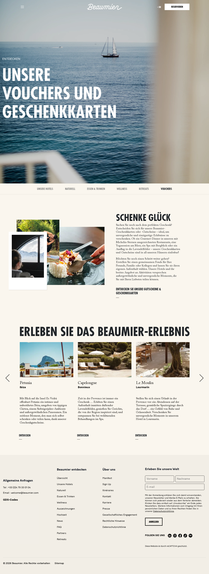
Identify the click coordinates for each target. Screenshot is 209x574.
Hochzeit (62, 514)
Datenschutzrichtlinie (163, 511)
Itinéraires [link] (108, 490)
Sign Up (107, 484)
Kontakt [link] (107, 496)
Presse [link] (106, 508)
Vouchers (166, 189)
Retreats (144, 189)
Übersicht (62, 478)
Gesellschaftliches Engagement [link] (120, 514)
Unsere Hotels (45, 189)
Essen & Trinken (96, 189)
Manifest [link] (107, 478)
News (60, 520)
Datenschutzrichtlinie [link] (114, 527)
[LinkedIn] (170, 535)
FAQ (59, 527)
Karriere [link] (107, 502)
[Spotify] (190, 535)
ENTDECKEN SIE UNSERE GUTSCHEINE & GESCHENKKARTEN (138, 291)
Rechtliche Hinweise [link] (114, 520)
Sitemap (59, 563)
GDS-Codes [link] (10, 499)
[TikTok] (185, 535)
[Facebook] (180, 535)
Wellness (122, 189)
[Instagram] (175, 535)
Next (201, 378)
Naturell (70, 189)
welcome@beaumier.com (25, 492)
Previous (7, 378)
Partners (61, 533)
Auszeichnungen (66, 508)
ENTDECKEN (24, 435)
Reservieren (177, 7)
